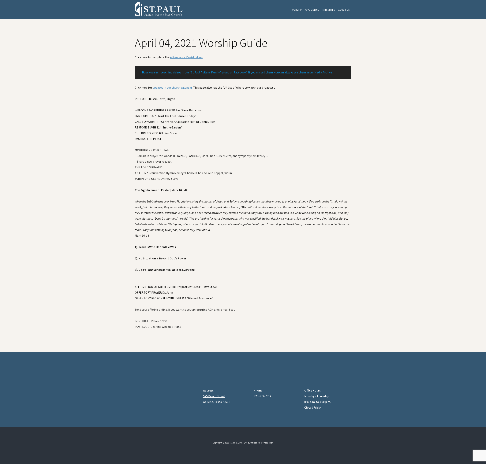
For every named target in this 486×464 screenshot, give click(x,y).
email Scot (228, 309)
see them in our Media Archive (313, 72)
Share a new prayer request (154, 161)
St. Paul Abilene (163, 9)
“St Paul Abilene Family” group (209, 72)
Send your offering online (151, 309)
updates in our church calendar (172, 87)
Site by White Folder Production (258, 442)
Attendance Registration (186, 57)
